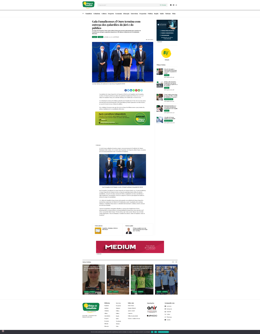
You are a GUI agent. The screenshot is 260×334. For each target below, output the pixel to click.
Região (117, 316)
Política (117, 311)
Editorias (107, 303)
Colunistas (106, 310)
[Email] (139, 90)
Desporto (95, 37)
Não (156, 331)
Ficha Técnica (131, 305)
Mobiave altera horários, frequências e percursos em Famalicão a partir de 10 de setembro (171, 83)
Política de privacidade (133, 316)
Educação (106, 326)
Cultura (110, 291)
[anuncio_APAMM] (167, 30)
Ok (152, 331)
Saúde (117, 318)
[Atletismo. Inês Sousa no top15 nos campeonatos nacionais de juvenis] (93, 279)
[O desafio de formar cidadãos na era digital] (160, 120)
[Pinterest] (136, 90)
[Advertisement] (122, 134)
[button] (83, 13)
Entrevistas (118, 303)
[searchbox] (128, 5)
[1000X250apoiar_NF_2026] (122, 118)
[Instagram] (173, 5)
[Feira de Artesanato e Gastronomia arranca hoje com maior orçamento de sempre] (160, 71)
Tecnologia (118, 321)
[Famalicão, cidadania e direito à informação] (107, 229)
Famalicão (100, 37)
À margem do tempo (169, 99)
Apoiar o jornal (131, 310)
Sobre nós (131, 303)
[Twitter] (128, 90)
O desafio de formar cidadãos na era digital (169, 118)
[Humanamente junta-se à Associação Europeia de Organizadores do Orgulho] (160, 108)
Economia (106, 321)
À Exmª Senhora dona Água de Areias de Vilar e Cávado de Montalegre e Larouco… (171, 96)
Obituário (118, 308)
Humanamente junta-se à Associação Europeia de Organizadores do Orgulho (171, 107)
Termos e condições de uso (134, 318)
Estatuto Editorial (132, 308)
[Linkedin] (131, 90)
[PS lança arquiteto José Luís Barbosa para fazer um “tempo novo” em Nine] (138, 229)
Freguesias (118, 305)
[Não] (258, 332)
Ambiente (106, 308)
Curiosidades (107, 316)
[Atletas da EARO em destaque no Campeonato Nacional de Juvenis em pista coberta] (142, 279)
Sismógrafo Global (168, 120)
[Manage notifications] (3, 331)
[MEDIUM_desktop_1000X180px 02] (130, 247)
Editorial (106, 323)
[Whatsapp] (133, 90)
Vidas (117, 326)
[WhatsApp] (176, 5)
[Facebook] (170, 5)
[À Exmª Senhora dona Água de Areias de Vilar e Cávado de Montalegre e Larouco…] (160, 97)
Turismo (118, 323)
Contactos (130, 313)
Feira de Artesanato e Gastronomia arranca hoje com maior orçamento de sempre (170, 71)
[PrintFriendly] (141, 90)
